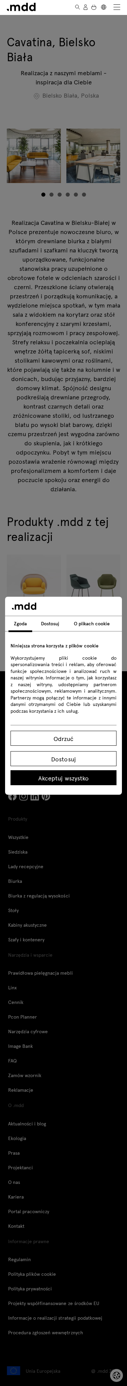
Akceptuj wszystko (63, 778)
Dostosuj (63, 759)
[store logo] (21, 7)
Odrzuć (63, 738)
